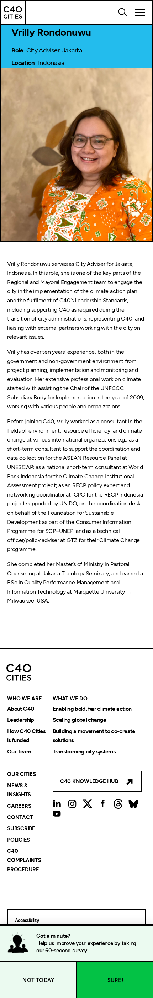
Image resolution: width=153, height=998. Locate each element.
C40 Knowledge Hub (89, 781)
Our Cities (21, 774)
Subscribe (21, 829)
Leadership (20, 720)
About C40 (20, 708)
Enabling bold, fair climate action (92, 708)
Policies (18, 840)
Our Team (19, 751)
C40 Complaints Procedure (24, 860)
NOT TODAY (38, 980)
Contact (20, 817)
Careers (19, 806)
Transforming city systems (84, 751)
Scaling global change (79, 720)
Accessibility (27, 920)
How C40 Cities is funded (26, 736)
